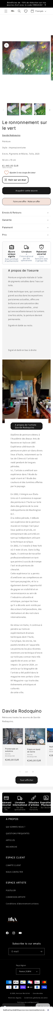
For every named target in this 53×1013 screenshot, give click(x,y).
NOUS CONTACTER (14, 872)
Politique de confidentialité (28, 1002)
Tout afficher (26, 780)
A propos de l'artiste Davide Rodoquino (25, 426)
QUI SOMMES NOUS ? (15, 826)
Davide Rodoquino (11, 135)
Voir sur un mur (17, 179)
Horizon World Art (23, 993)
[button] (6, 11)
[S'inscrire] (41, 951)
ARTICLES (10, 840)
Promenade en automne (11, 750)
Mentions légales (14, 998)
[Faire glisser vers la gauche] (3, 110)
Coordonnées (38, 993)
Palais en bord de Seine (33, 750)
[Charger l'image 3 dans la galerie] (40, 109)
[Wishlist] (26, 11)
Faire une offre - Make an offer (27, 202)
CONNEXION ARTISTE (15, 897)
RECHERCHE (11, 846)
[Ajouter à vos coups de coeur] (19, 740)
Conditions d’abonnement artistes (22, 903)
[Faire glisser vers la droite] (50, 110)
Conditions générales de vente (35, 998)
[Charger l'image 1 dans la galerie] (13, 109)
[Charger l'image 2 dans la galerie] (26, 109)
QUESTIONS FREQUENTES (17, 833)
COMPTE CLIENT (13, 865)
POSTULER (11, 890)
